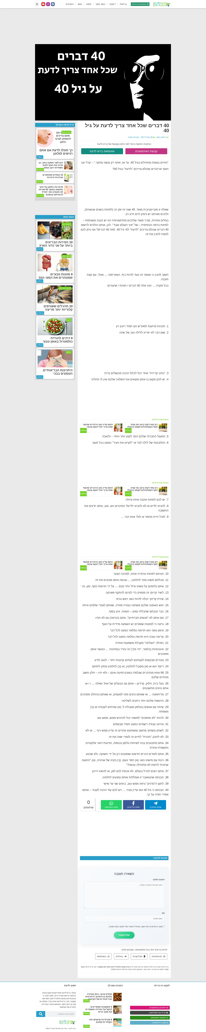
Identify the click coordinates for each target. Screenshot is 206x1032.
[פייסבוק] (53, 4)
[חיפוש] (40, 1014)
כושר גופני (100, 4)
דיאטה (112, 4)
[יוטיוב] (43, 4)
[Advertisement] (103, 26)
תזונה (88, 4)
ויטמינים (70, 4)
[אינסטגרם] (48, 4)
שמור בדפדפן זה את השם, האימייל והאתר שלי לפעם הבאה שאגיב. (135, 926)
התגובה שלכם (159, 879)
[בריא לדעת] (161, 4)
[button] (37, 4)
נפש (80, 4)
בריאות (123, 4)
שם (163, 913)
